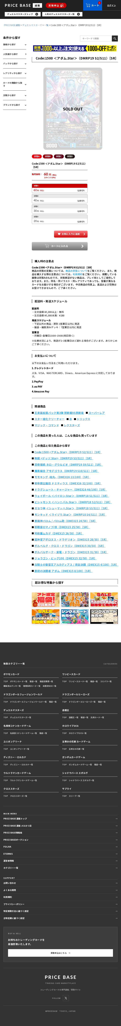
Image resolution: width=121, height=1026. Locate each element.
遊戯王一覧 (73, 717)
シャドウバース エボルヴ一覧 (81, 780)
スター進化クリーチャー (50, 419)
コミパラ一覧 (106, 681)
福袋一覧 (33, 681)
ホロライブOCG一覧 (78, 733)
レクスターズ (72, 425)
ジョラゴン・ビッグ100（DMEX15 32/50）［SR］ (66, 558)
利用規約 (77, 274)
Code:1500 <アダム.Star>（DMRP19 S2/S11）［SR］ (68, 452)
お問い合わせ (9, 882)
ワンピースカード (71, 674)
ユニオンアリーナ (12, 741)
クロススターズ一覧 (18, 796)
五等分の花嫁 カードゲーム (76, 741)
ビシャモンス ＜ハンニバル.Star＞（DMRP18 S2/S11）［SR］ (73, 502)
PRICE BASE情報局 (12, 832)
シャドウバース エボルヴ (75, 772)
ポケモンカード (11, 674)
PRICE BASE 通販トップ (15, 818)
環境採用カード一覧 (32, 686)
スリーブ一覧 (74, 796)
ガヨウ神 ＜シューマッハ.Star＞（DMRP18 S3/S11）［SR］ (72, 508)
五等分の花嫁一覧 (76, 748)
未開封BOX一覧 (49, 686)
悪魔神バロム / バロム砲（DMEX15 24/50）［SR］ (66, 521)
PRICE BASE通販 (12, 25)
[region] (63, 14)
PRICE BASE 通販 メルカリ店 (17, 825)
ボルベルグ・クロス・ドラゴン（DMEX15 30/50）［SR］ (70, 546)
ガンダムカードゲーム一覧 (80, 764)
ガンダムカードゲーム (73, 757)
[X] (66, 998)
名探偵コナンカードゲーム (17, 725)
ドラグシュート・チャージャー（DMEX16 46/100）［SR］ (71, 489)
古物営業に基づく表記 (13, 918)
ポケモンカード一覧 (19, 681)
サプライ (66, 788)
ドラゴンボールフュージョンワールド (23, 694)
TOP (5, 681)
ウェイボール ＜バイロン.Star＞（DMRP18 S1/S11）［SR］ (72, 496)
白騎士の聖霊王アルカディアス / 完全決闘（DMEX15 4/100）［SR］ (76, 564)
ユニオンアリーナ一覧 (19, 748)
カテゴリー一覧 (10, 867)
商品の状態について (76, 270)
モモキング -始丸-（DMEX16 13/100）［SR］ (62, 477)
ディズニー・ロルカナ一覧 (21, 764)
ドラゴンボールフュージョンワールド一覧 (28, 701)
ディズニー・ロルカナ (14, 757)
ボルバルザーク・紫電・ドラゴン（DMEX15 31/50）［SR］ (71, 552)
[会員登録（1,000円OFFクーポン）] (75, 48)
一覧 (46, 25)
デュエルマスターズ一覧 (20, 717)
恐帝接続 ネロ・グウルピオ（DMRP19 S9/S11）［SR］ (69, 464)
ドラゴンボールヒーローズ (76, 694)
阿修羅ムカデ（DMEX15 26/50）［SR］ (59, 533)
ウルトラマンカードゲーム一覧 (23, 780)
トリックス (83, 419)
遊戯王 (65, 710)
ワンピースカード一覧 (78, 681)
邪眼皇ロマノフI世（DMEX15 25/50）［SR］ (62, 527)
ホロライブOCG (70, 725)
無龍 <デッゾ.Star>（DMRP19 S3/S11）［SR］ (64, 458)
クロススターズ (11, 788)
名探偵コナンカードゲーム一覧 (23, 733)
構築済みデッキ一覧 (12, 686)
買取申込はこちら (60, 953)
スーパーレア (97, 413)
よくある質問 (9, 890)
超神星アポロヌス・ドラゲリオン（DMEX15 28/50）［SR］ (71, 539)
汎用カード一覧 (97, 717)
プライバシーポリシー (13, 904)
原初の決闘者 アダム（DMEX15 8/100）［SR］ (63, 571)
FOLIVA (7, 846)
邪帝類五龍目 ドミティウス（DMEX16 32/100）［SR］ (68, 483)
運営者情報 (8, 860)
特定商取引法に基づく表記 (16, 911)
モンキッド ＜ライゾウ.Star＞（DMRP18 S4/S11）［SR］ (70, 514)
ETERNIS (8, 853)
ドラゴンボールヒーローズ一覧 (82, 701)
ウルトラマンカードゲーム (17, 772)
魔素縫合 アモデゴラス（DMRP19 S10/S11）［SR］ (67, 471)
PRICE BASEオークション (15, 839)
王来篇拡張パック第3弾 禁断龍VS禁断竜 (59, 413)
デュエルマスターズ (32, 25)
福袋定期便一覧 (46, 681)
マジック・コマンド (47, 425)
